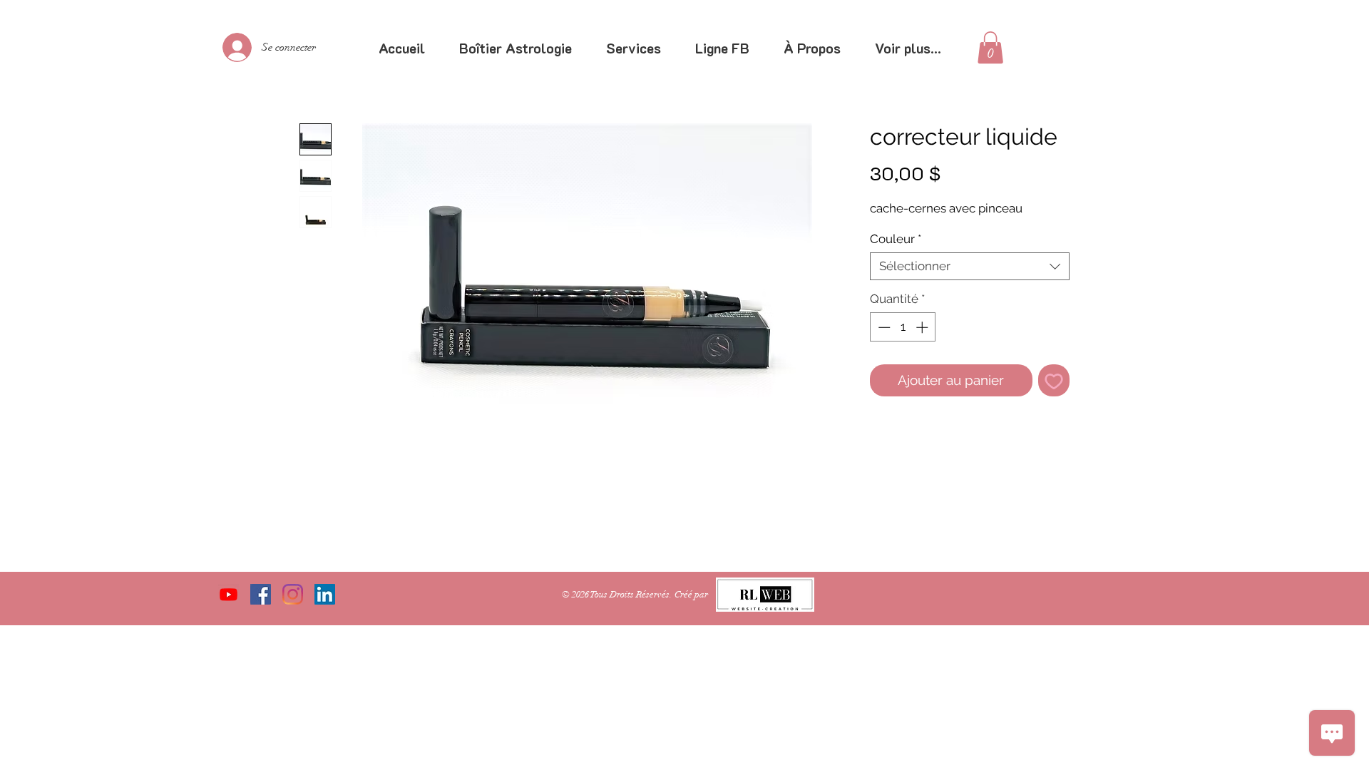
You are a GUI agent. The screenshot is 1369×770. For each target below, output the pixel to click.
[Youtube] (228, 594)
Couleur (895, 239)
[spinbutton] (903, 327)
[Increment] (923, 327)
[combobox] (970, 266)
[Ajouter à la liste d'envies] (1054, 380)
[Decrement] (882, 327)
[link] (990, 47)
